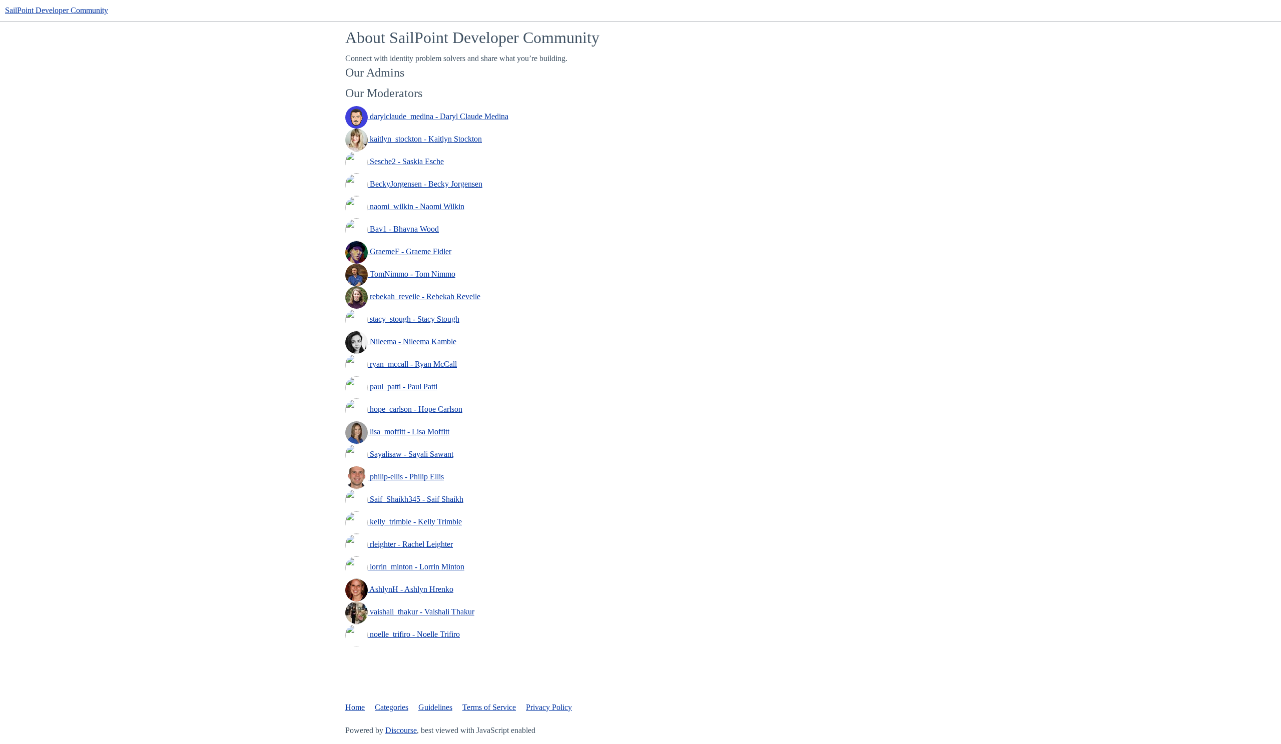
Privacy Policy (549, 707)
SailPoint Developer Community (56, 10)
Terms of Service (489, 707)
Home (355, 707)
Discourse (401, 730)
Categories (391, 707)
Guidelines (435, 707)
